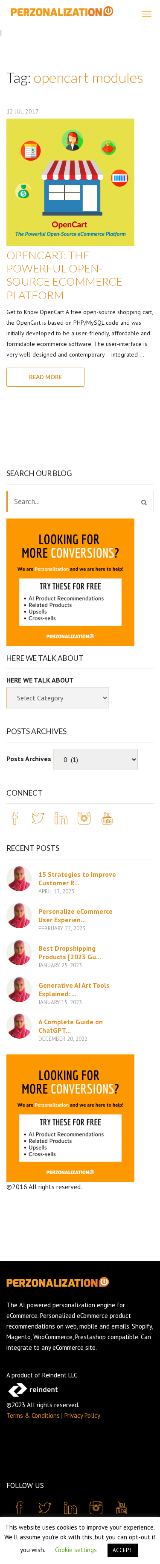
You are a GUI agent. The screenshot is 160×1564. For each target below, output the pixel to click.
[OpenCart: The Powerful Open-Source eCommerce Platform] (70, 182)
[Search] (144, 502)
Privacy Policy (82, 1415)
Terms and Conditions (113, 1186)
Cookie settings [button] (76, 1550)
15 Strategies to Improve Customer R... (77, 878)
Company (19, 1196)
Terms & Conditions (33, 1415)
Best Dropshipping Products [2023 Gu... (69, 952)
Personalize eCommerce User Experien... (75, 915)
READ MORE (45, 377)
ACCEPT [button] (123, 1550)
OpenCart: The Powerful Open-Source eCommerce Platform (64, 275)
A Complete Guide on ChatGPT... (70, 1025)
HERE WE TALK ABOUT (40, 680)
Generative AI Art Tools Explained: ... (74, 989)
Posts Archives (28, 758)
